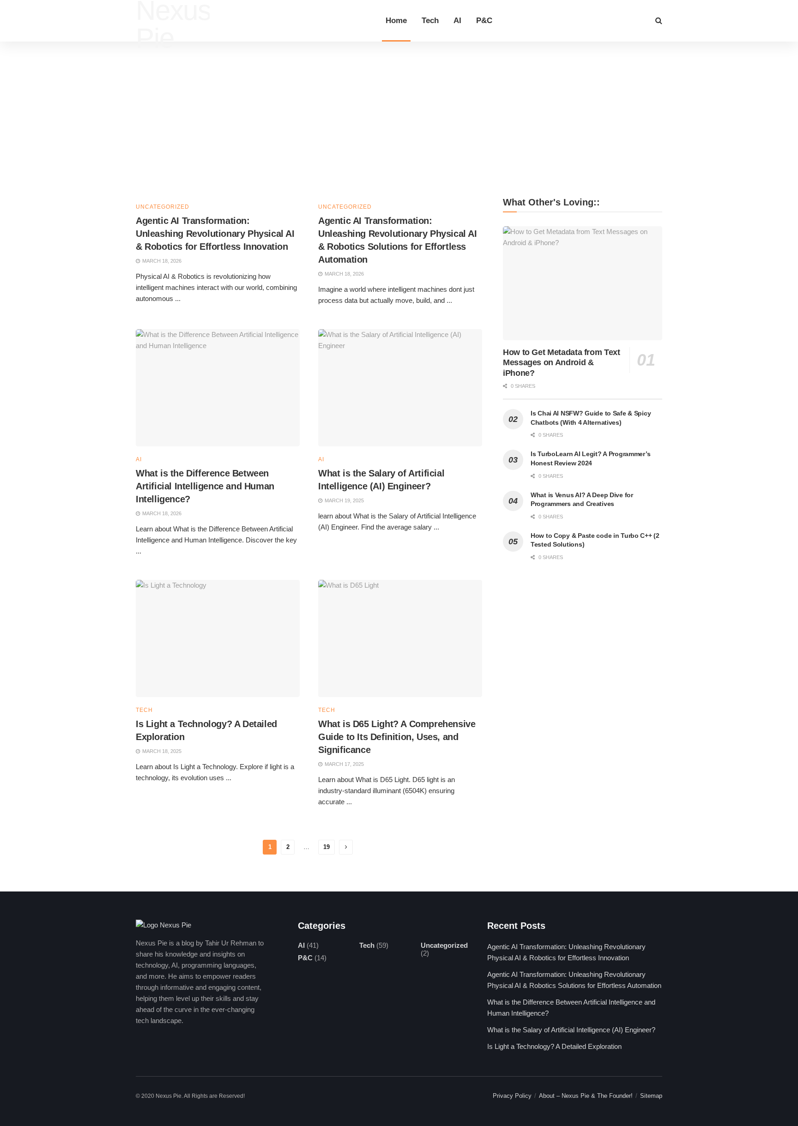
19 (326, 846)
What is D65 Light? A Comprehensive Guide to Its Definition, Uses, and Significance (396, 737)
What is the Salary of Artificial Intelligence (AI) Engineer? (571, 1030)
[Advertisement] (399, 110)
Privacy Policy (512, 1095)
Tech (430, 20)
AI (457, 20)
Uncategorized (162, 207)
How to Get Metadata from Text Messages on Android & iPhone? (561, 363)
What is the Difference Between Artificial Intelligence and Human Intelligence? (205, 486)
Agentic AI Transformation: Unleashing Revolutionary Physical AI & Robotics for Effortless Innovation (215, 234)
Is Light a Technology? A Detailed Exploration (554, 1046)
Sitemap (651, 1095)
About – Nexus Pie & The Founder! (586, 1095)
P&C (484, 20)
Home (396, 20)
